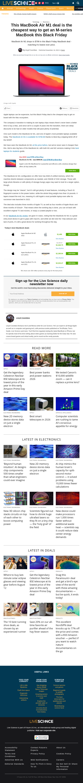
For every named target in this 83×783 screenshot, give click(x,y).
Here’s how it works (64, 55)
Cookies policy (63, 754)
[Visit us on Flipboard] (39, 3)
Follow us (64, 108)
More (69, 8)
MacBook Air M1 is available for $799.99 (29, 137)
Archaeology (21, 8)
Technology (36, 22)
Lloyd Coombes (31, 50)
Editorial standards (14, 764)
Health (31, 8)
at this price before (39, 145)
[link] (11, 164)
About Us (60, 748)
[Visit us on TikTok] (43, 3)
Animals (10, 8)
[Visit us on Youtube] (36, 3)
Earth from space (24, 690)
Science (40, 8)
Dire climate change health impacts (25, 14)
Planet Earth (51, 8)
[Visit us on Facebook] (25, 3)
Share (8, 108)
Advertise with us (14, 760)
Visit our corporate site (45, 730)
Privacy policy (38, 754)
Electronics (46, 22)
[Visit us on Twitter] (29, 3)
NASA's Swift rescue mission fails (54, 14)
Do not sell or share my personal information (67, 766)
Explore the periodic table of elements (41, 703)
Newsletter (75, 108)
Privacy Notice (66, 299)
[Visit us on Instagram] (32, 3)
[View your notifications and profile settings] (73, 3)
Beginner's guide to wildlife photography (59, 692)
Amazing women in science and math (41, 696)
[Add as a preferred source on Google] (41, 737)
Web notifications (39, 760)
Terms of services (32, 299)
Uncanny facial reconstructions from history (41, 710)
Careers (60, 760)
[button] (41, 235)
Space (61, 8)
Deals (63, 50)
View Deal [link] (72, 234)
